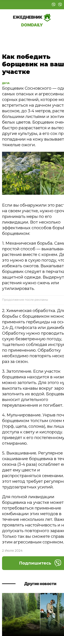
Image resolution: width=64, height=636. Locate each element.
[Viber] (53, 5)
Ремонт (25, 35)
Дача (9, 35)
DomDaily (28, 21)
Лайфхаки (46, 35)
